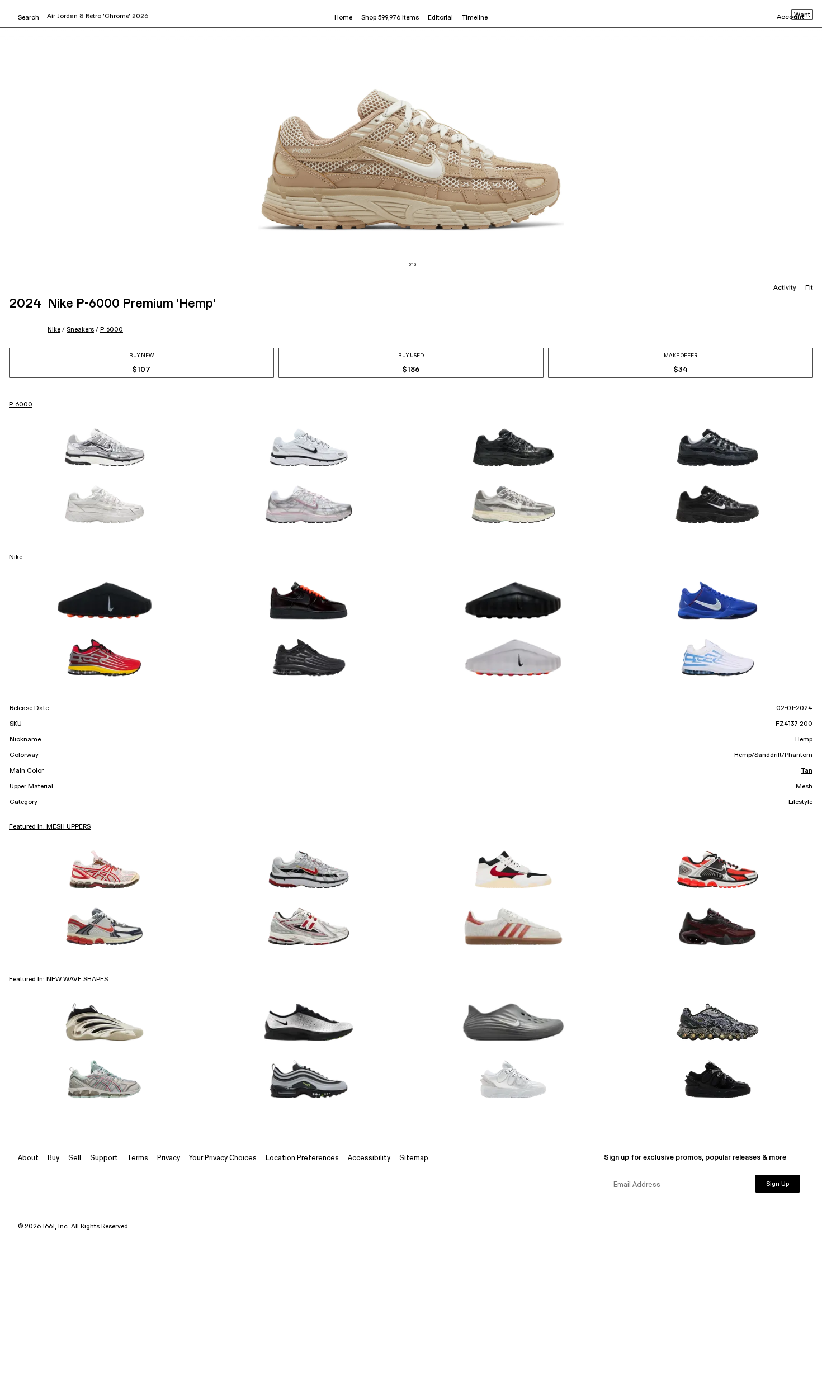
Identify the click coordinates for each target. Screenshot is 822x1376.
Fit (809, 288)
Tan (806, 771)
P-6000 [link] (20, 404)
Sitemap (413, 1158)
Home (343, 18)
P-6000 (111, 330)
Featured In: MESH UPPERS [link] (50, 827)
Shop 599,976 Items (390, 18)
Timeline (475, 18)
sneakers (80, 330)
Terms (137, 1158)
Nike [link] (15, 557)
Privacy (168, 1158)
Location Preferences (302, 1158)
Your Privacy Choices (223, 1158)
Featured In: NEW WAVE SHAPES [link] (58, 979)
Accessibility (369, 1158)
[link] (104, 447)
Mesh (804, 786)
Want (802, 15)
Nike (54, 330)
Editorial (440, 18)
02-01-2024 (794, 708)
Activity (784, 288)
